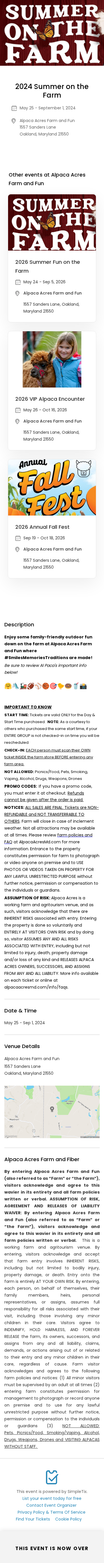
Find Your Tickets (33, 1519)
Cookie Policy (68, 1519)
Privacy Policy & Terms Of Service (52, 1512)
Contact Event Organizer (51, 1505)
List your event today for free (52, 1498)
